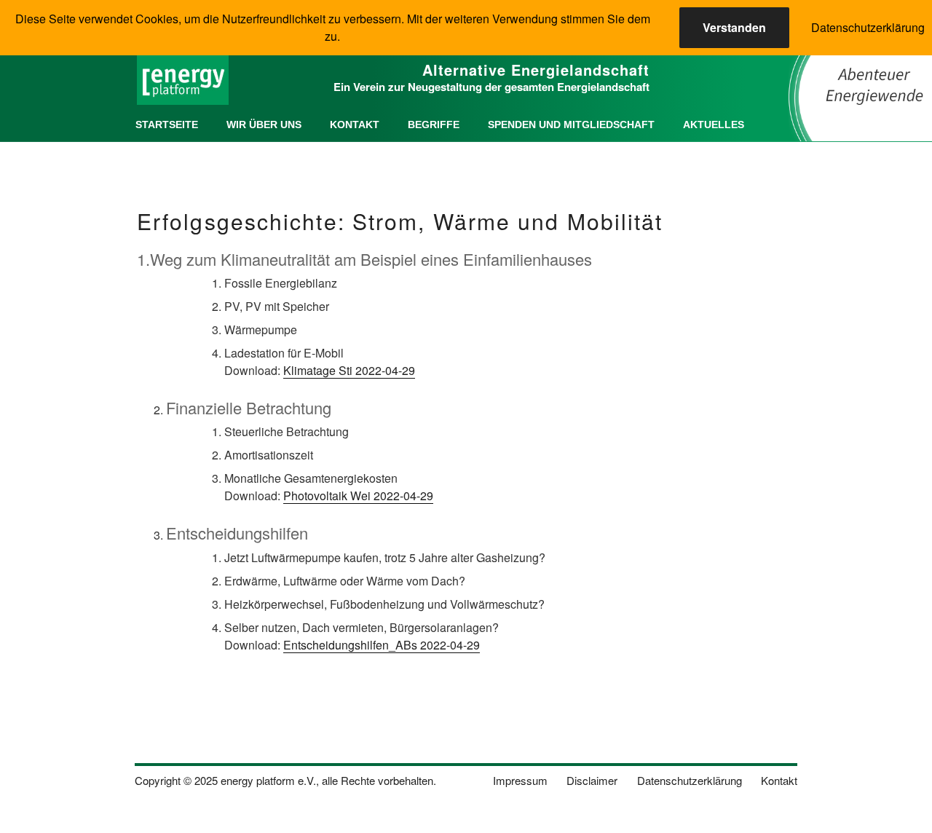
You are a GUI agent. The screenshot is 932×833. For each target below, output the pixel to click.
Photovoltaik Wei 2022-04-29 (358, 495)
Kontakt (354, 124)
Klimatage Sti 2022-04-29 (349, 370)
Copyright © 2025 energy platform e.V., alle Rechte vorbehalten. (285, 780)
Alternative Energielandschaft (535, 69)
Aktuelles (713, 124)
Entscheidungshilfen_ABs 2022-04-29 (381, 644)
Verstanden (734, 27)
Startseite (166, 124)
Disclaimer (591, 780)
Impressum (520, 780)
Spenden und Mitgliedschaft (571, 124)
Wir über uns (263, 124)
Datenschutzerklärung (689, 780)
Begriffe (433, 124)
